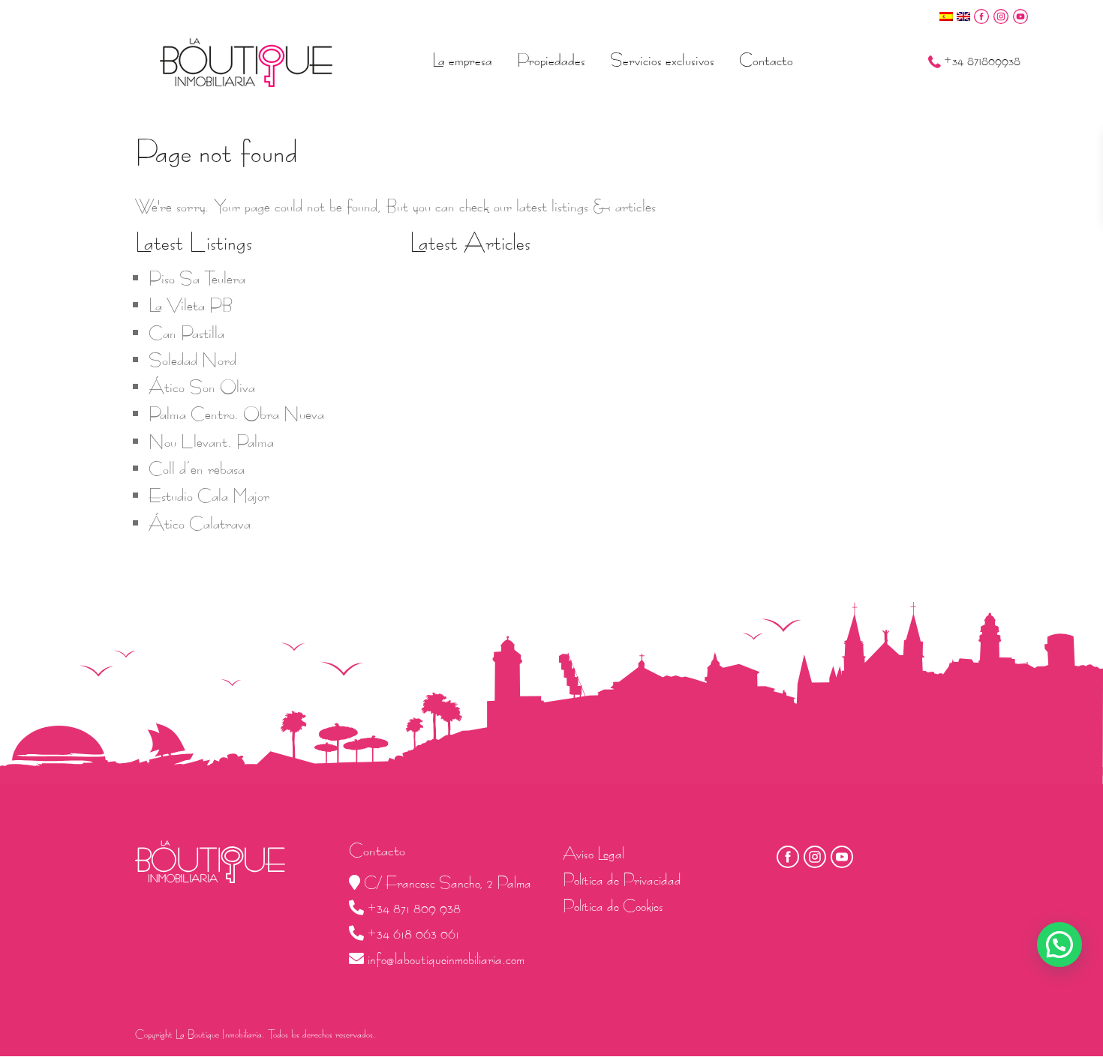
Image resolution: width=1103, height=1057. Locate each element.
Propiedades (551, 60)
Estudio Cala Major (209, 495)
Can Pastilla (186, 332)
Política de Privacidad (622, 879)
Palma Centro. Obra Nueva (236, 413)
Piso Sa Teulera (197, 278)
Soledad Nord (192, 359)
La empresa (462, 60)
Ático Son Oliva (202, 386)
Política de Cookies (613, 906)
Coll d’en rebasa (197, 468)
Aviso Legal (593, 853)
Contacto (766, 60)
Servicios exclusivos (662, 60)
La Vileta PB (191, 305)
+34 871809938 (982, 61)
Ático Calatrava (200, 523)
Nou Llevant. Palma (211, 441)
